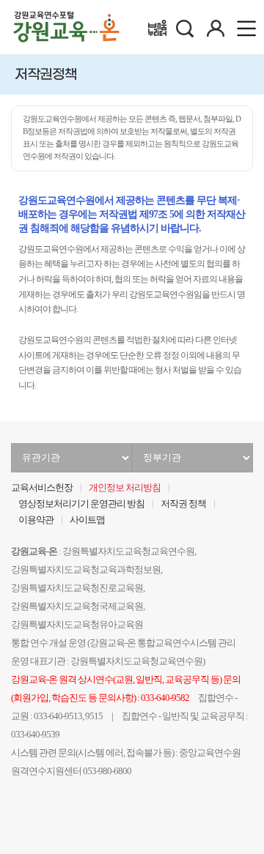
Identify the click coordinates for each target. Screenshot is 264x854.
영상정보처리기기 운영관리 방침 (81, 504)
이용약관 (36, 520)
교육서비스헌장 (42, 488)
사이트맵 (87, 520)
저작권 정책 (183, 504)
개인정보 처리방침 (125, 488)
